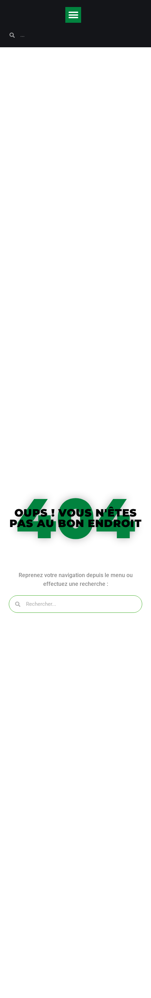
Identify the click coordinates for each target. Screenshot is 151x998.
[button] (73, 15)
